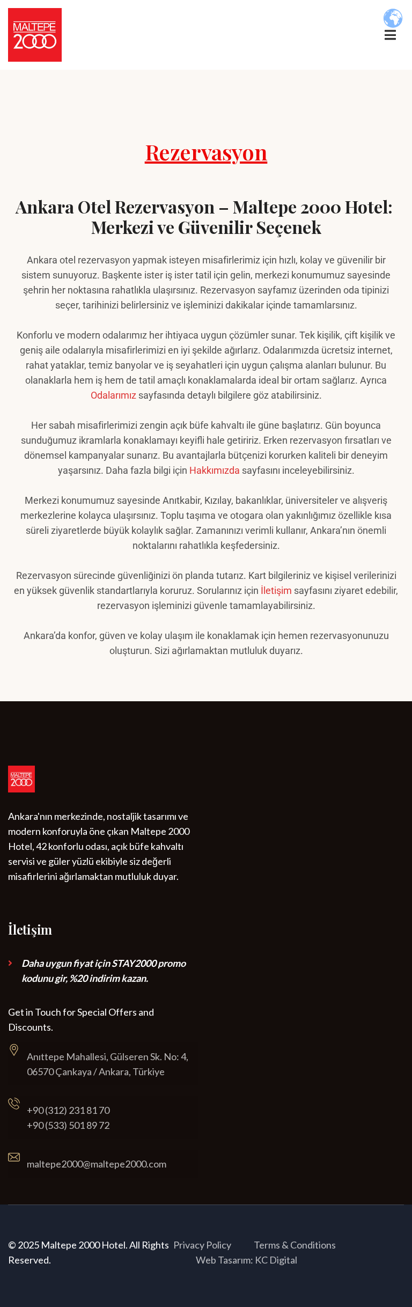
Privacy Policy (202, 1245)
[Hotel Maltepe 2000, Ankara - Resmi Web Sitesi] (35, 34)
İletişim (276, 590)
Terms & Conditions (295, 1245)
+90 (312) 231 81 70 (68, 1110)
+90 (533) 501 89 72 (68, 1125)
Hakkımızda (214, 470)
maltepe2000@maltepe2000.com (96, 1164)
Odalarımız (113, 395)
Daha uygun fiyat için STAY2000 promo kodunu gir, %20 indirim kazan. (103, 970)
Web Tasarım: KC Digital (246, 1260)
